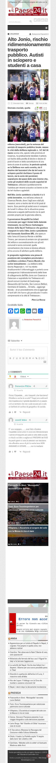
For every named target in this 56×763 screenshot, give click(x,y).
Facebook (39, 20)
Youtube (42, 20)
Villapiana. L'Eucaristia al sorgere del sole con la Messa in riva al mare (27, 529)
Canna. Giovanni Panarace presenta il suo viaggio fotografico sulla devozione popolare (27, 718)
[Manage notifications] (48, 756)
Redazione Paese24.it (40, 34)
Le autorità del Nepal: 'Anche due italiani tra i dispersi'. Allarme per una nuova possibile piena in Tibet (28, 667)
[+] (42, 358)
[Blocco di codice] (33, 358)
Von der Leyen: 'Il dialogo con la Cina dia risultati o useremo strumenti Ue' (26, 681)
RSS (46, 20)
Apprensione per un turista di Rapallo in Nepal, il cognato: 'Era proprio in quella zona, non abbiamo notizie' (29, 645)
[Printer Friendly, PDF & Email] (40, 108)
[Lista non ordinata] (26, 358)
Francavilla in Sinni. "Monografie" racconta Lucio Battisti (24, 487)
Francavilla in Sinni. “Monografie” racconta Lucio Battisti (26, 698)
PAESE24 (16, 693)
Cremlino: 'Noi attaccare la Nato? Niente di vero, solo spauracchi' (29, 653)
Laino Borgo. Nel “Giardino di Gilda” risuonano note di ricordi (28, 724)
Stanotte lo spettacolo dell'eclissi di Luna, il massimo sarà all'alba (27, 675)
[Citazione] (29, 358)
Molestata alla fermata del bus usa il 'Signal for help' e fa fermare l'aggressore (28, 659)
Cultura (12, 501)
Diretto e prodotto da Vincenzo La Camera (23, 758)
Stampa (31, 103)
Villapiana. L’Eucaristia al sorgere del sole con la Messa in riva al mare (28, 3)
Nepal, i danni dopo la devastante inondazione (28, 687)
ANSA (14, 638)
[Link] (36, 358)
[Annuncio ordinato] (23, 358)
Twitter (35, 20)
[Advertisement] (28, 568)
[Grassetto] (10, 358)
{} (40, 358)
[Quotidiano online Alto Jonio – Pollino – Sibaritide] (28, 11)
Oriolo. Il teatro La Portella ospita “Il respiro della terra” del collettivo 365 (27, 737)
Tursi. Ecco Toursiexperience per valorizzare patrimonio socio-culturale (25, 508)
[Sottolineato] (16, 358)
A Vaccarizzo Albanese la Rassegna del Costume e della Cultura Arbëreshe (25, 731)
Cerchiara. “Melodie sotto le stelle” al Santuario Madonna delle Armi (28, 744)
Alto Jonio (13, 544)
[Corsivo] (13, 358)
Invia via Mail (43, 103)
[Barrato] (20, 358)
